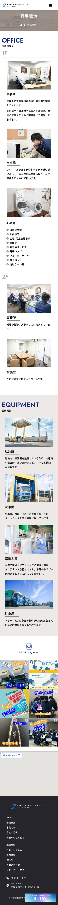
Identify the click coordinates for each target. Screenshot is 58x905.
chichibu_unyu (29, 652)
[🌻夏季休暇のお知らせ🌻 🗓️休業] (14, 674)
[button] (50, 5)
